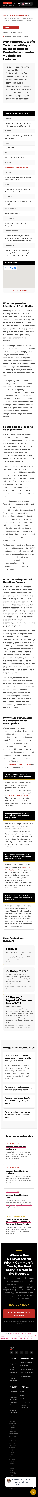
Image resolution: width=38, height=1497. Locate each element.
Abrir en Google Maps (20, 290)
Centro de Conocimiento (24, 1406)
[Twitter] (31, 1352)
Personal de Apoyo (13, 1374)
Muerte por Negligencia (13, 1411)
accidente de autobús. (18, 1333)
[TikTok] (16, 1352)
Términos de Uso (25, 1376)
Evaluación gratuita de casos (19, 1313)
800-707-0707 (19, 1305)
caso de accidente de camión (17, 795)
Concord (22, 1392)
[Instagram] (26, 1352)
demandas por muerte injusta (19, 764)
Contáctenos (24, 1366)
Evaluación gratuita (26, 1362)
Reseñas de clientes (26, 1369)
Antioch (22, 1395)
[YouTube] (11, 1352)
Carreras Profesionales (14, 1379)
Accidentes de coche (13, 1393)
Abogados (13, 1364)
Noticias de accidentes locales (18, 15)
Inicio (4, 15)
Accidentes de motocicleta (13, 1405)
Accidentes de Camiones (14, 1398)
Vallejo (22, 1398)
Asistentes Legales (13, 1368)
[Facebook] (21, 1352)
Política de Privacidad (26, 1372)
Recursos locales (25, 1402)
